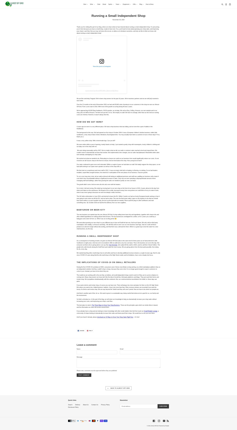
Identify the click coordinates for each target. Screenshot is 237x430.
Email (121, 349)
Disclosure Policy (73, 407)
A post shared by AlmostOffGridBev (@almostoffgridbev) (101, 90)
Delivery (77, 404)
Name (78, 349)
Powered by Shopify (164, 425)
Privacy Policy (105, 404)
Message (79, 357)
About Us (86, 404)
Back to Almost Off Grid (120, 388)
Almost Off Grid (154, 425)
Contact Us (94, 404)
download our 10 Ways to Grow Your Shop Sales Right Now (115, 317)
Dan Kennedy (113, 245)
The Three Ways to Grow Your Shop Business (106, 305)
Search (70, 404)
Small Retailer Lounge (150, 311)
